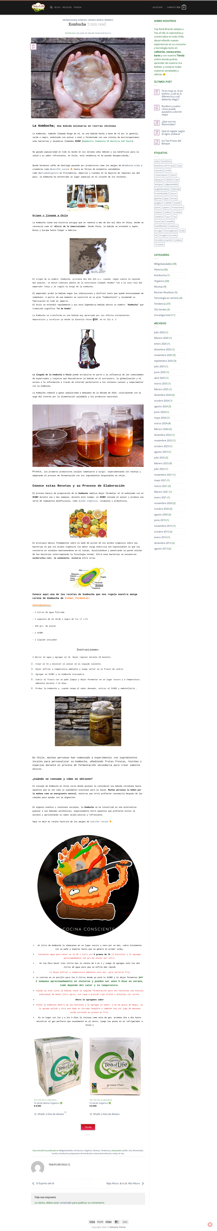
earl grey (159, 184)
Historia (158, 269)
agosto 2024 (161, 406)
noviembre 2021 (163, 474)
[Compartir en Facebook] (77, 1139)
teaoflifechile (160, 226)
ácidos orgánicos (88, 501)
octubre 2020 (161, 508)
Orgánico (92, 20)
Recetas (67, 7)
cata (179, 165)
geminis (158, 198)
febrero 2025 (161, 389)
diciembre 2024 (162, 395)
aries (157, 161)
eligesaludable (171, 184)
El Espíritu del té (45, 1183)
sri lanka (177, 212)
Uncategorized (162, 315)
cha (130, 1150)
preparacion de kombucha (81, 1153)
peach (157, 207)
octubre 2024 (161, 400)
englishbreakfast (162, 189)
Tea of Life (81, 619)
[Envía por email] (88, 1139)
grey (166, 198)
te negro (158, 230)
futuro (173, 193)
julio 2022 (159, 469)
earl (177, 179)
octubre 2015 (161, 531)
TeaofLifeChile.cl (103, 33)
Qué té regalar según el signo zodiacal (173, 132)
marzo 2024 (160, 423)
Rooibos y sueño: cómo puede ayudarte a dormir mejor (172, 110)
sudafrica (159, 216)
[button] (158, 7)
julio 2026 (159, 332)
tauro (168, 216)
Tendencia (108, 20)
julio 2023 (159, 457)
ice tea (174, 198)
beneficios (166, 161)
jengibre (158, 203)
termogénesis (171, 230)
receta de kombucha (102, 1153)
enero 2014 (160, 537)
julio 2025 (159, 366)
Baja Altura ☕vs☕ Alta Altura (123, 1183)
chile (168, 170)
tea (122, 1153)
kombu (55, 1153)
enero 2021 (160, 497)
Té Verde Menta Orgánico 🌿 (48, 1103)
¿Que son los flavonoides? (169, 123)
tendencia (173, 226)
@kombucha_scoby (131, 165)
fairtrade (176, 189)
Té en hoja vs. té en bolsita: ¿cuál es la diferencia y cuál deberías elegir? (172, 95)
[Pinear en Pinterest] (93, 1139)
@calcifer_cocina (60, 169)
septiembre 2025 (163, 360)
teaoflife (170, 221)
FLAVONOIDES (161, 193)
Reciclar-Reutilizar (164, 292)
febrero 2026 (161, 338)
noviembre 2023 (163, 440)
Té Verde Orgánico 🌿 (100, 1103)
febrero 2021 (161, 491)
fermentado (138, 1150)
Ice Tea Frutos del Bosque (171, 142)
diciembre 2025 (162, 349)
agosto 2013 (161, 548)
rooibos (167, 212)
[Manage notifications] (210, 1224)
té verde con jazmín (163, 240)
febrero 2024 (161, 429)
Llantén (177, 203)
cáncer (173, 175)
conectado (66, 1202)
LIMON (168, 203)
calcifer (125, 1150)
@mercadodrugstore (48, 173)
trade (182, 230)
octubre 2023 (161, 446)
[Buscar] (51, 7)
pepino (166, 207)
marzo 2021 (160, 486)
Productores (177, 207)
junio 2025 (160, 372)
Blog (57, 7)
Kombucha (82, 20)
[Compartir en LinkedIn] (98, 1139)
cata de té (159, 170)
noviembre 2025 (163, 355)
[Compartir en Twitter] (82, 1139)
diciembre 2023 (162, 434)
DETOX (170, 179)
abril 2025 (159, 378)
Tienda (77, 7)
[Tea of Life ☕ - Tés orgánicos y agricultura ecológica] (38, 7)
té (119, 1153)
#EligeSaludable (70, 20)
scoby (115, 1153)
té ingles (163, 235)
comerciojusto (161, 175)
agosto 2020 (161, 514)
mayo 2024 (160, 417)
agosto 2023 (161, 451)
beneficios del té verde (165, 165)
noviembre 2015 (163, 526)
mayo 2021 (160, 480)
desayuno (159, 179)
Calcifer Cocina (99, 821)
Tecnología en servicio (166, 298)
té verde (173, 235)
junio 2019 (160, 520)
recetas (158, 212)
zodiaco (178, 240)
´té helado (159, 244)
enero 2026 (160, 343)
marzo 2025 (160, 383)
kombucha (63, 1153)
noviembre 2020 (163, 503)
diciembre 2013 (162, 543)
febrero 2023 (161, 463)
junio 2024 (160, 412)
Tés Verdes (160, 309)
